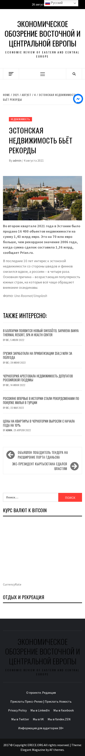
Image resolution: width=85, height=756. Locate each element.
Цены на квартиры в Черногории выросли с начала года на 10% (39, 423)
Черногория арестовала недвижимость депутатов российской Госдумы (38, 378)
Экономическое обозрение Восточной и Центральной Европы (42, 33)
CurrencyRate (12, 584)
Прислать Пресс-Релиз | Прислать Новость (41, 701)
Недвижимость (20, 119)
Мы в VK (38, 719)
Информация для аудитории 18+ (41, 728)
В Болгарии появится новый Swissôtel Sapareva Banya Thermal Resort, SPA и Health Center (41, 332)
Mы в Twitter (20, 719)
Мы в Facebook (63, 710)
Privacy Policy (17, 710)
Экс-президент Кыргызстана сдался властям (39, 466)
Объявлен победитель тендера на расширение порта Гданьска (43, 455)
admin (17, 160)
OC (7, 340)
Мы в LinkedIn (40, 710)
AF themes (56, 750)
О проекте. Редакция (41, 693)
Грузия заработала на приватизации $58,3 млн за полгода (37, 355)
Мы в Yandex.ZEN (59, 719)
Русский (56, 3)
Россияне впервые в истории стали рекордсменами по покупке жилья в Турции (41, 400)
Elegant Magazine (33, 750)
